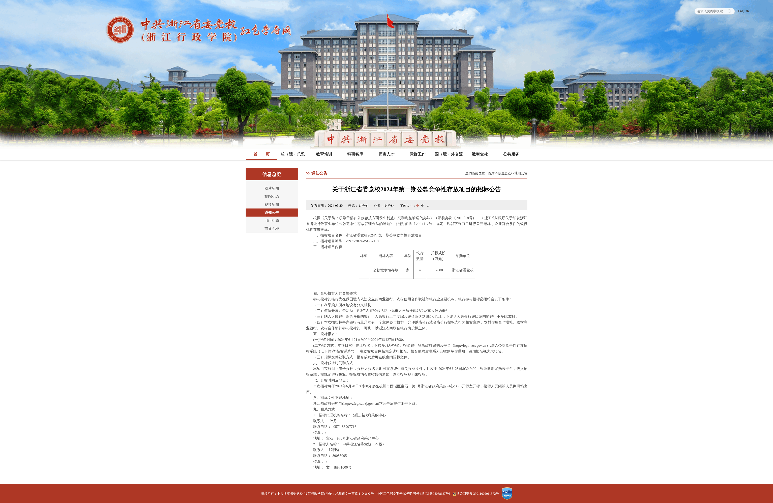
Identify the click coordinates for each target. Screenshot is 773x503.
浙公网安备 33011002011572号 (478, 493)
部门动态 (272, 221)
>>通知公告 (519, 173)
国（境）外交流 (449, 154)
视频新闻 (272, 204)
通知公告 (272, 213)
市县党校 (272, 229)
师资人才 (386, 154)
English (743, 11)
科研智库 (355, 154)
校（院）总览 (293, 154)
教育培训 (324, 154)
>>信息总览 (502, 173)
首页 (262, 154)
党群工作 (418, 154)
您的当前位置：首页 (479, 173)
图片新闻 (272, 188)
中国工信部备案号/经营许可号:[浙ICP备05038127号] (413, 493)
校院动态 (272, 196)
